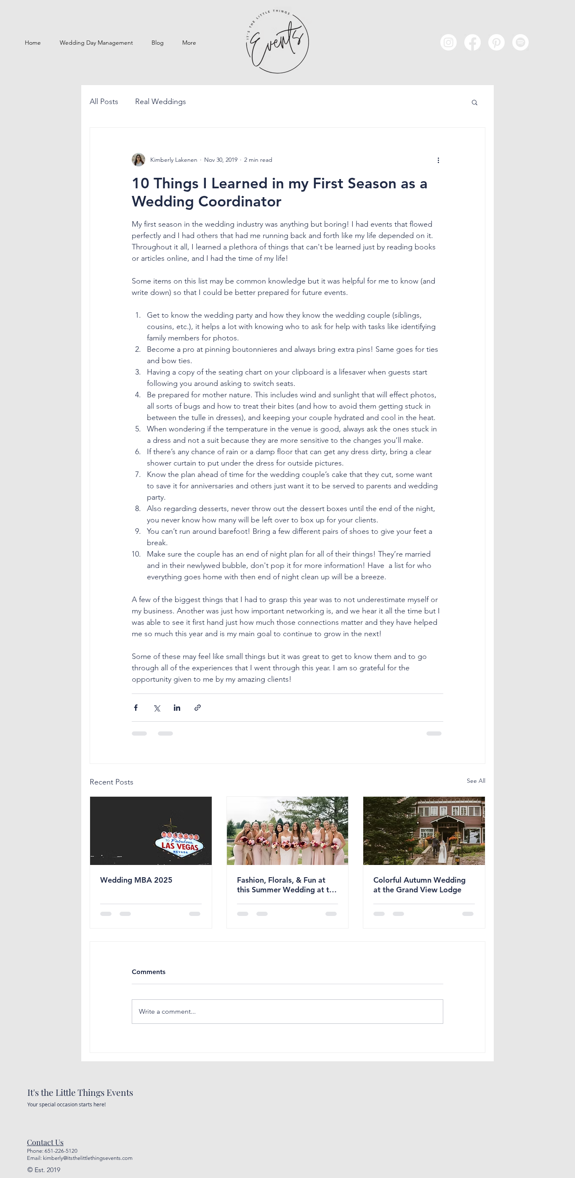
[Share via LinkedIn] (177, 708)
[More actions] (438, 160)
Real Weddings (160, 101)
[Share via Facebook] (136, 708)
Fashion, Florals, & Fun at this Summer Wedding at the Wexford (287, 884)
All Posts (104, 101)
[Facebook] (472, 42)
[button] (475, 102)
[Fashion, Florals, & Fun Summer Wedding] (288, 831)
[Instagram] (448, 42)
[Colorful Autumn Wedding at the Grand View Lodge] (424, 831)
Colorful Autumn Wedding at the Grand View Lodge (419, 884)
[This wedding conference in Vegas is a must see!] (151, 831)
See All (476, 780)
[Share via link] (198, 708)
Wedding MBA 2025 (136, 880)
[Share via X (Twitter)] (156, 708)
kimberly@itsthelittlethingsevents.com (88, 1158)
